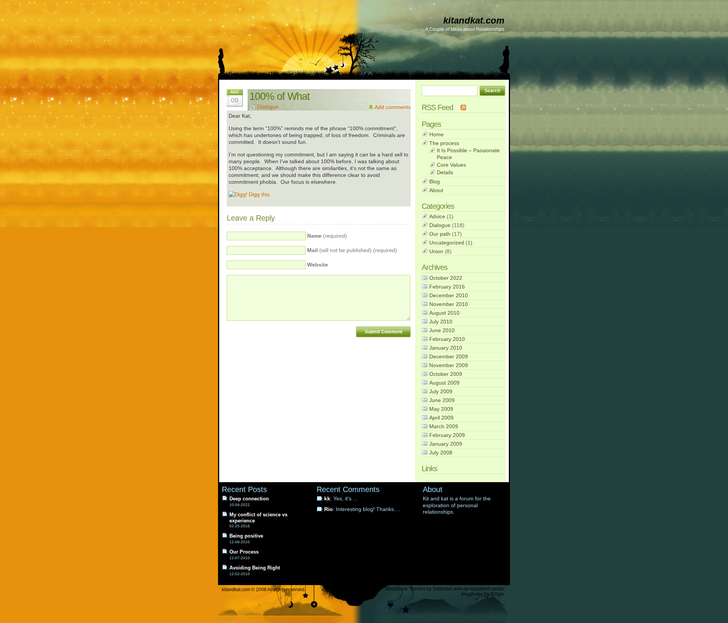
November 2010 (448, 304)
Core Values (451, 165)
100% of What (279, 96)
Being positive (246, 536)
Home (436, 134)
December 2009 (448, 356)
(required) (327, 236)
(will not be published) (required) (352, 250)
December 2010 (448, 295)
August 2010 (444, 313)
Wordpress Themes (405, 588)
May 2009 (441, 409)
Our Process (244, 552)
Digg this (258, 194)
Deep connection (249, 499)
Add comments (393, 107)
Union (436, 251)
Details (445, 172)
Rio (328, 509)
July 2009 (440, 391)
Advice (437, 216)
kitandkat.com (473, 20)
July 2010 (440, 322)
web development (471, 588)
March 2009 (443, 426)
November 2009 (448, 365)
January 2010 (445, 348)
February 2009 (447, 435)
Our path (439, 234)
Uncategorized (446, 243)
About (436, 190)
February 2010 (447, 339)
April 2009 (441, 418)
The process (444, 143)
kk (327, 499)
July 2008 (440, 453)
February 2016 (447, 287)
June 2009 (442, 400)
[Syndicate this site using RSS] (463, 107)
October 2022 (445, 278)
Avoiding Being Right (254, 568)
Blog (434, 181)
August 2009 (444, 383)
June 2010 (442, 330)
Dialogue (267, 107)
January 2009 (445, 444)
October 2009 (445, 374)
